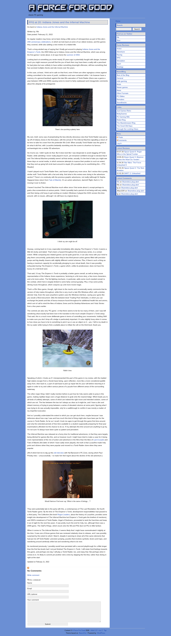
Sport (119, 64)
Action (119, 49)
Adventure (121, 52)
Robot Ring (121, 120)
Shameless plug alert (130, 182)
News (119, 90)
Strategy (120, 67)
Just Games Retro (124, 111)
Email (29, 589)
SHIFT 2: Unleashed (132, 173)
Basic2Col (82, 633)
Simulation (121, 61)
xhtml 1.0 (94, 630)
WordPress (101, 633)
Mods (119, 84)
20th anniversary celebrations (39, 42)
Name (29, 583)
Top (105, 630)
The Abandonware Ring (126, 123)
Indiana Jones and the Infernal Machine (52, 27)
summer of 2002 (73, 55)
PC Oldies (121, 96)
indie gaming (122, 81)
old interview (59, 453)
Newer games (122, 87)
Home (118, 21)
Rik (118, 37)
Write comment (33, 575)
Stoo (118, 40)
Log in (119, 143)
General (120, 78)
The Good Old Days (124, 126)
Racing (119, 55)
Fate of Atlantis (55, 180)
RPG (118, 58)
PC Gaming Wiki (123, 117)
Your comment (33, 600)
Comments (122, 140)
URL (32, 594)
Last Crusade (98, 440)
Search (120, 25)
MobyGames (122, 114)
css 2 (101, 630)
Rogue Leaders (63, 515)
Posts (120, 137)
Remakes (120, 99)
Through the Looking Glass (127, 129)
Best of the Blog (123, 75)
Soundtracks (122, 102)
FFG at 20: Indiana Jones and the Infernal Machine (59, 22)
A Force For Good (78, 630)
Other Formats (122, 93)
